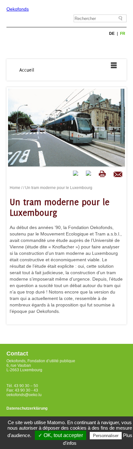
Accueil (26, 70)
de (112, 33)
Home (15, 187)
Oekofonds (17, 9)
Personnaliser (105, 435)
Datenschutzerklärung (26, 408)
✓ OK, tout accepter (60, 435)
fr (122, 33)
